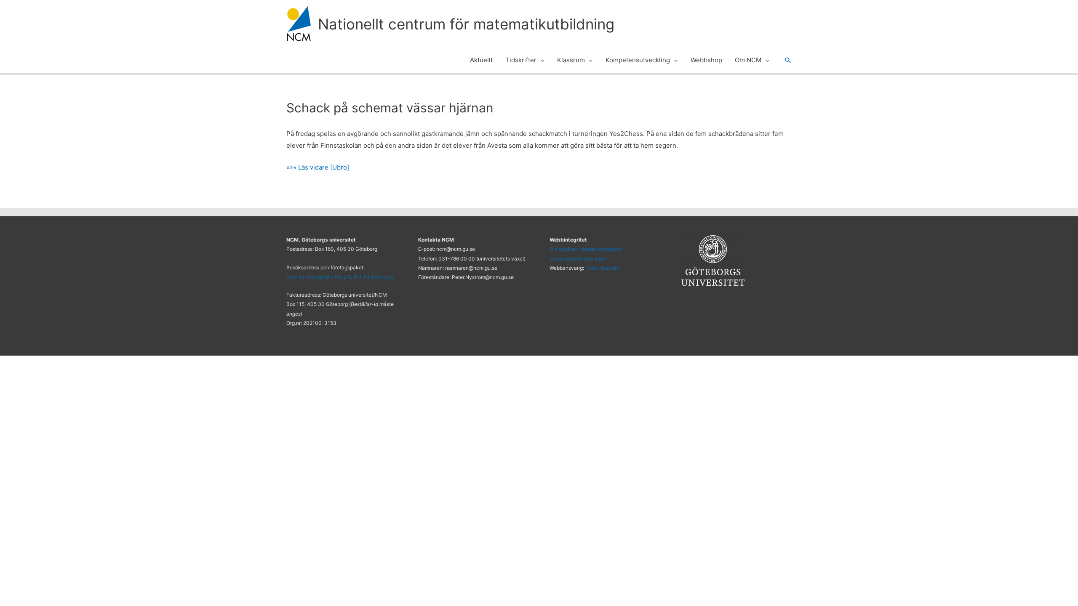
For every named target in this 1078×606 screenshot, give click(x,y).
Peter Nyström (602, 268)
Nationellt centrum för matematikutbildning (466, 24)
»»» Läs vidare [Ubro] (317, 167)
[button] (540, 60)
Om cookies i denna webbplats (586, 249)
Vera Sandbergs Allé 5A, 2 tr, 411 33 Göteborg (339, 277)
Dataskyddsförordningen (579, 258)
